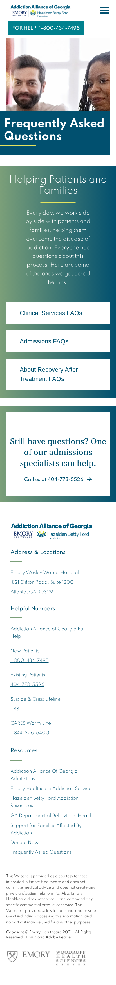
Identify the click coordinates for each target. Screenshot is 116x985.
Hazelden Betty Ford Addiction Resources (44, 802)
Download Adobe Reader (49, 937)
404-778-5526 (27, 684)
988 (14, 709)
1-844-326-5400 (29, 733)
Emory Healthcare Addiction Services (51, 788)
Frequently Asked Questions (40, 852)
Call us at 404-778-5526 (54, 479)
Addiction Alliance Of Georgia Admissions (44, 775)
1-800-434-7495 (59, 28)
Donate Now (24, 842)
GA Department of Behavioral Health (51, 815)
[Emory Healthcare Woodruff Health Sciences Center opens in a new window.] (51, 957)
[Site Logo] (40, 11)
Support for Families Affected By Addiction (46, 829)
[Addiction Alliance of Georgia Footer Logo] (54, 532)
